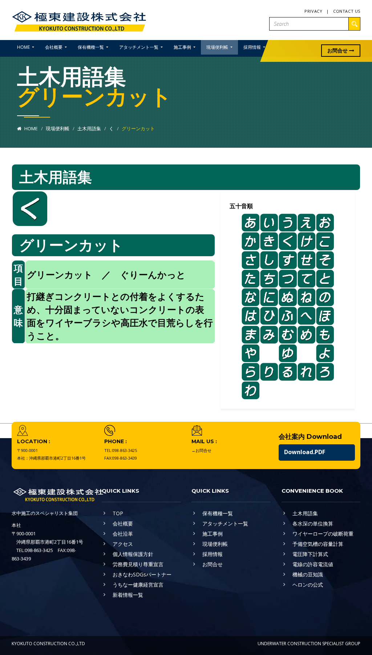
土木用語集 (89, 128)
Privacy (313, 11)
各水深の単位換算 (312, 523)
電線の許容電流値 (312, 564)
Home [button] (24, 47)
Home (30, 128)
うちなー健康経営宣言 (138, 584)
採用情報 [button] (252, 47)
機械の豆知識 (307, 574)
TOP (118, 513)
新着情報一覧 (128, 594)
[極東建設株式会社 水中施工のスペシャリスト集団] (79, 19)
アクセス (123, 543)
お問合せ (338, 50)
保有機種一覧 (217, 513)
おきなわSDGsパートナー (142, 574)
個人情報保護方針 (133, 554)
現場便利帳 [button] (217, 47)
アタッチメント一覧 (225, 523)
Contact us (346, 11)
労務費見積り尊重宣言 (138, 564)
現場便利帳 (57, 128)
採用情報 (212, 554)
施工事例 (212, 533)
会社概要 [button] (54, 47)
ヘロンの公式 (307, 584)
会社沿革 (123, 533)
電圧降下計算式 (310, 554)
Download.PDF (304, 452)
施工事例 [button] (183, 47)
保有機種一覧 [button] (91, 47)
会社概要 (123, 523)
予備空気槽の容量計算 (317, 543)
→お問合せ (201, 450)
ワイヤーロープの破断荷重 (322, 533)
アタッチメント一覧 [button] (139, 47)
